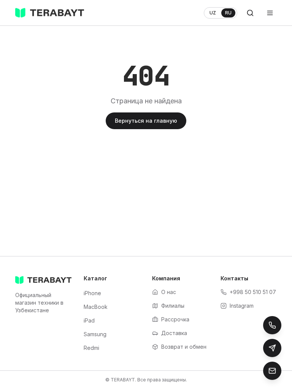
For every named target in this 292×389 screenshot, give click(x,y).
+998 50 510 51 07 (253, 292)
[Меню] (270, 13)
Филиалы (172, 305)
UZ (212, 13)
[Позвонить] (272, 325)
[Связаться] (272, 371)
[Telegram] (272, 348)
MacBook (96, 307)
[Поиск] (250, 13)
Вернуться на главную (146, 120)
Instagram (242, 305)
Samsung (95, 334)
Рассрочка (175, 319)
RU (228, 13)
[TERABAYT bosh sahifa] (49, 13)
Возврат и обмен (183, 346)
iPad (89, 320)
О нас (168, 292)
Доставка (174, 333)
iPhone (92, 293)
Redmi (91, 348)
